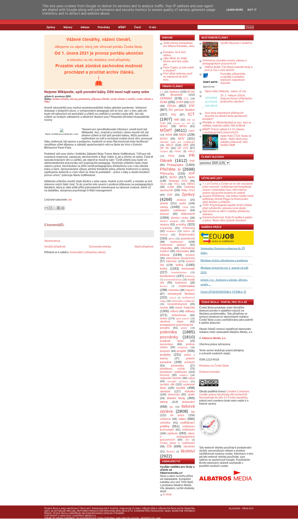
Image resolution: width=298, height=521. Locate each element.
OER (185, 145)
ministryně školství (181, 293)
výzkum (172, 433)
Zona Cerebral (106, 518)
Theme (48, 518)
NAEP (191, 131)
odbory (174, 311)
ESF (192, 105)
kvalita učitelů (60, 99)
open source (183, 318)
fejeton (186, 231)
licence (163, 286)
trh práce (177, 415)
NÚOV (164, 138)
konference (167, 276)
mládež (172, 297)
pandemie (84, 99)
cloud (185, 207)
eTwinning (189, 228)
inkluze (165, 254)
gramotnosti (188, 238)
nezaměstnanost (177, 304)
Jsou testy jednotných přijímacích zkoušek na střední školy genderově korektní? (224, 116)
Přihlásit (248, 508)
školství (188, 451)
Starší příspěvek (143, 246)
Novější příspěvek (54, 246)
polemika (168, 332)
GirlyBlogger (130, 518)
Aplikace (174, 91)
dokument (188, 213)
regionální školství (171, 378)
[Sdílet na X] (54, 208)
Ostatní (164, 151)
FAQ (173, 114)
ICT (191, 114)
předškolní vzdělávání (173, 372)
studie (191, 394)
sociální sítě (167, 384)
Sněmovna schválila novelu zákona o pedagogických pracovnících (224, 62)
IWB (176, 119)
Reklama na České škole (214, 365)
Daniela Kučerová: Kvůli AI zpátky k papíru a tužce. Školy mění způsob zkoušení (227, 219)
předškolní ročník (172, 368)
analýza (181, 199)
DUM (163, 102)
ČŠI (169, 446)
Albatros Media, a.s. (214, 338)
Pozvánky (104, 27)
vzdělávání (188, 429)
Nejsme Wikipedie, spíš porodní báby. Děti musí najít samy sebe (96, 92)
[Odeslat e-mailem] (46, 208)
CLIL (186, 98)
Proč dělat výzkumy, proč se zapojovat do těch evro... (177, 76)
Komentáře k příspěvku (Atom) (88, 252)
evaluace (171, 231)
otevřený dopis (171, 321)
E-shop (167, 494)
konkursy (190, 276)
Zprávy (50, 27)
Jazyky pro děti (181, 123)
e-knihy (181, 224)
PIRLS (191, 151)
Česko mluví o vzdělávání (177, 443)
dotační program (169, 221)
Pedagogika (175, 164)
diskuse (164, 213)
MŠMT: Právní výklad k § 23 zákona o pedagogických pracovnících (223, 131)
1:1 (161, 91)
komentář (188, 268)
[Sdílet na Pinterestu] (63, 208)
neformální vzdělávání (183, 301)
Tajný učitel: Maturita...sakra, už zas (225, 91)
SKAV (191, 177)
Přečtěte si (170, 169)
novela (164, 307)
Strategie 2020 (178, 180)
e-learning (166, 228)
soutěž (180, 387)
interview (171, 261)
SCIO (173, 177)
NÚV (181, 138)
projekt (181, 351)
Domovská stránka (100, 246)
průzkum (190, 362)
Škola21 (170, 451)
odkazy (190, 311)
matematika (187, 286)
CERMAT (166, 98)
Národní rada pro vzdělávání (177, 142)
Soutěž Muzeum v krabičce (236, 43)
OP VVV (182, 148)
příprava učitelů (100, 99)
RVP (192, 173)
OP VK (164, 148)
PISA (171, 156)
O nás (152, 27)
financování (187, 234)
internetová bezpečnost (180, 258)
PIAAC (178, 151)
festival (163, 234)
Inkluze (85, 27)
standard (165, 391)
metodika (173, 290)
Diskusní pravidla (209, 371)
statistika (190, 391)
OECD (169, 145)
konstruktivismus (173, 279)
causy (164, 207)
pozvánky (169, 337)
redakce (183, 375)
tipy (171, 406)
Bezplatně (177, 94)
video (182, 419)
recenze (165, 375)
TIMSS (191, 183)
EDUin (171, 105)
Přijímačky (167, 173)
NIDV (182, 134)
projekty (165, 354)
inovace (190, 254)
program (165, 351)
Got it (252, 9)
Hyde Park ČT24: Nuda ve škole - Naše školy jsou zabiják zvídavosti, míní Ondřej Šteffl (235, 140)
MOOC (164, 126)
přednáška (177, 365)
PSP (192, 161)
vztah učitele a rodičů (122, 99)
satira (191, 378)
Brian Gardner (65, 518)
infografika (166, 248)
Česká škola (52, 508)
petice (184, 328)
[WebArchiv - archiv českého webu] (210, 435)
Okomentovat (52, 240)
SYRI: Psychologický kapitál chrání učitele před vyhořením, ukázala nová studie (227, 207)
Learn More (234, 9)
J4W (158, 518)
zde (70, 199)
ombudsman (178, 315)
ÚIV (187, 439)
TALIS (163, 184)
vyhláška (165, 422)
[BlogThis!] (50, 208)
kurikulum (181, 282)
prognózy (183, 347)
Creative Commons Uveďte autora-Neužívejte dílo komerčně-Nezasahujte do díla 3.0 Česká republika (224, 394)
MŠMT (122, 27)
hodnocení (176, 241)
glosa (171, 238)
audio (182, 203)
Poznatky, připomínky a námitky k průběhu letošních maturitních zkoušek (232, 78)
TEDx (177, 184)
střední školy (176, 398)
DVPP (179, 102)
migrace (190, 290)
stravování (174, 394)
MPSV (183, 126)
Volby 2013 (188, 190)
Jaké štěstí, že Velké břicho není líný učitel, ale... (176, 61)
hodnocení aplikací (173, 244)
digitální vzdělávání (173, 210)
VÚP (169, 194)
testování (188, 401)
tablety (164, 401)
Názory (67, 27)
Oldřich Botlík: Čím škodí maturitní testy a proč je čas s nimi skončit (229, 69)
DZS (192, 102)
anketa (164, 203)
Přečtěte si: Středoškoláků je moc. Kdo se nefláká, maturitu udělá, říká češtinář (226, 124)
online (163, 318)
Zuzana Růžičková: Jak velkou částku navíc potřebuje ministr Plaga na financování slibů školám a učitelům (228, 199)
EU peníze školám (182, 109)
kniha (179, 265)
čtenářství (189, 446)
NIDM (168, 134)
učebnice (165, 419)
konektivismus (179, 272)
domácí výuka (179, 217)
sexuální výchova (177, 381)
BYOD (191, 91)
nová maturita (185, 307)
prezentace (166, 344)
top (193, 411)
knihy (163, 268)
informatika (182, 251)
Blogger (234, 508)
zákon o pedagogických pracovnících (177, 436)
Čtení (137, 27)
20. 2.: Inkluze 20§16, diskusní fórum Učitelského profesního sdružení (236, 98)
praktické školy (171, 341)
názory (73, 99)
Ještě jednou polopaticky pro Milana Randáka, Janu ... (179, 46)
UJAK (170, 187)
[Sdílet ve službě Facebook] (59, 208)
